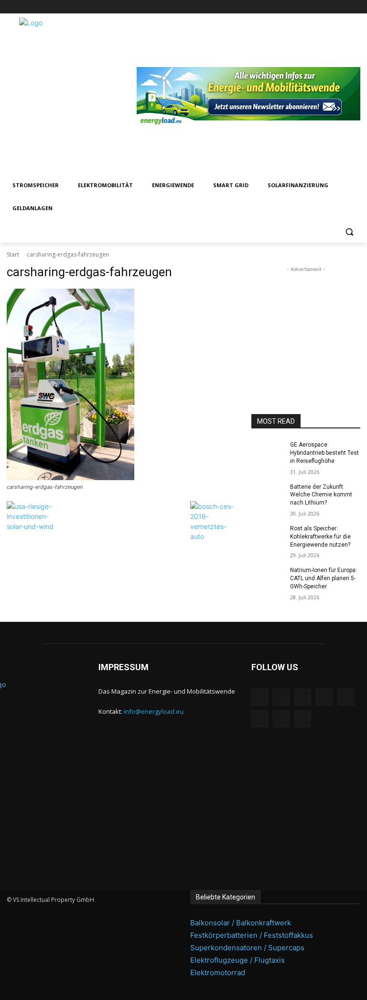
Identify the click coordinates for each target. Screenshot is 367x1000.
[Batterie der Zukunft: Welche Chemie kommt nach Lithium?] (267, 494)
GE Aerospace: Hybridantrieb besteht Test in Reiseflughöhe (324, 452)
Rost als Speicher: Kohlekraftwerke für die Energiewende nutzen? (320, 536)
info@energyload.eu (154, 711)
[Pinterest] (301, 6)
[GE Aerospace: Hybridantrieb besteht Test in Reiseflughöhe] (267, 452)
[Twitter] (341, 6)
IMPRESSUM (123, 667)
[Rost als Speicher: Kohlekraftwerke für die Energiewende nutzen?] (267, 536)
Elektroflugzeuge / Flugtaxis (237, 960)
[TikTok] (328, 6)
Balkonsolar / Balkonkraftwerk (240, 922)
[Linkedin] (288, 6)
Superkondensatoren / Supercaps (247, 947)
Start (13, 254)
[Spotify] (315, 6)
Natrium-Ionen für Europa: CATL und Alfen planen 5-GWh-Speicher (323, 578)
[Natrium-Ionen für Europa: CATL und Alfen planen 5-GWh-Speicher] (267, 577)
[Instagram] (275, 6)
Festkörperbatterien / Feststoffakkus (251, 935)
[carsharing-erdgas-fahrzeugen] (122, 384)
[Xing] (354, 6)
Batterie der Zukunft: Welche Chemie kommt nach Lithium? (321, 494)
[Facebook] (262, 6)
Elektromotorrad (217, 972)
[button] (349, 231)
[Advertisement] (306, 322)
